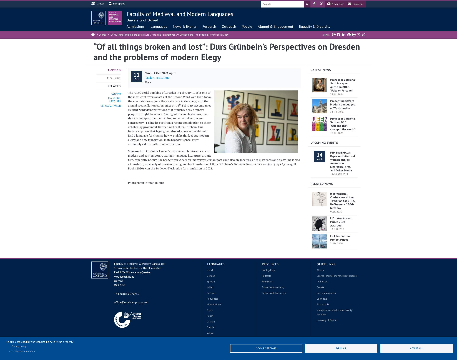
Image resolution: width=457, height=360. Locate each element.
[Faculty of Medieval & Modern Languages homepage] (115, 18)
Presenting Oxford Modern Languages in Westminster (342, 104)
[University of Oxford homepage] (98, 18)
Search (307, 4)
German (114, 70)
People (247, 26)
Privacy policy (19, 346)
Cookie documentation (24, 351)
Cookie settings (266, 348)
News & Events (185, 26)
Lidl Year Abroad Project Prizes (340, 237)
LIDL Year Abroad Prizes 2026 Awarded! (341, 221)
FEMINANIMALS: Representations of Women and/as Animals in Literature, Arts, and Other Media (342, 161)
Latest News (321, 70)
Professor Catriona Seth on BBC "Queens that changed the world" (342, 124)
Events (102, 34)
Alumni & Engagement (275, 26)
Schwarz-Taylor (111, 105)
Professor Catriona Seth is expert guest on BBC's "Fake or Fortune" (342, 85)
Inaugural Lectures (114, 100)
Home (93, 34)
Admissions (136, 26)
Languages (158, 26)
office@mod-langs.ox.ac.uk (130, 302)
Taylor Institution (157, 78)
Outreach (229, 26)
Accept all (416, 348)
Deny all (341, 348)
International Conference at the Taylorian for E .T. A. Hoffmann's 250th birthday (342, 201)
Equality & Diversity (314, 26)
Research (209, 26)
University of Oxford (142, 20)
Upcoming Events (324, 142)
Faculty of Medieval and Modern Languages (180, 14)
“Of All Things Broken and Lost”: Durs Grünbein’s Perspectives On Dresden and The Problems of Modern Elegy (169, 34)
